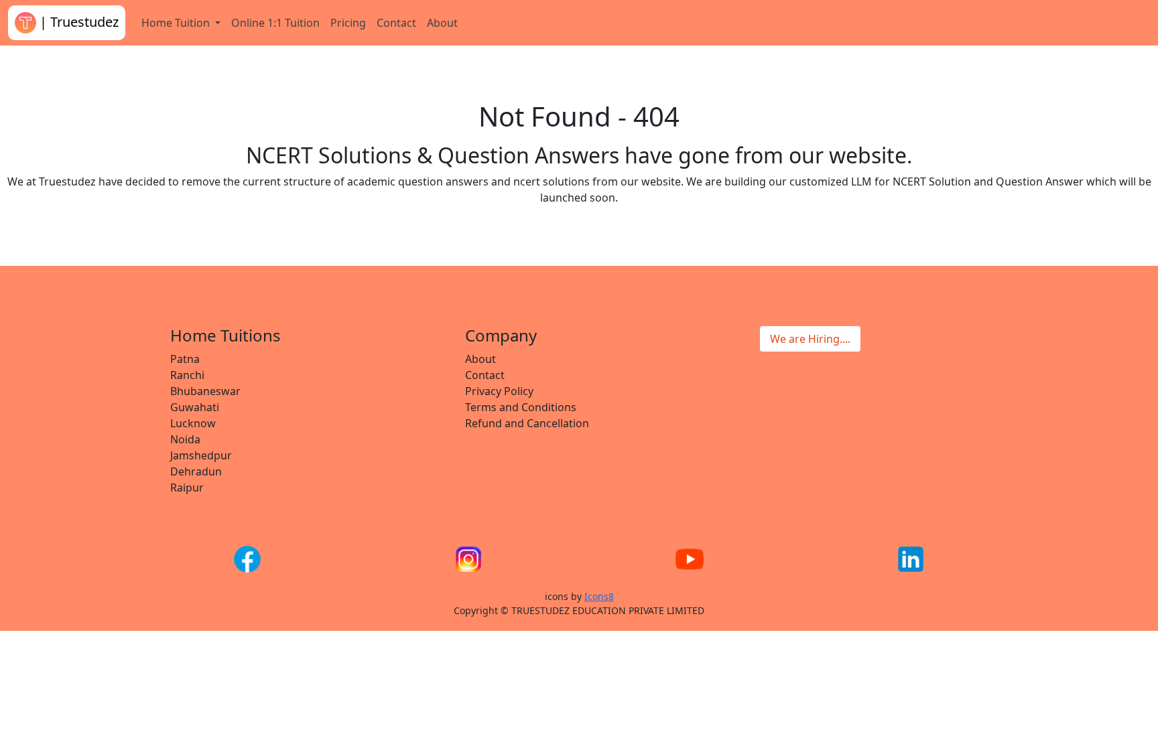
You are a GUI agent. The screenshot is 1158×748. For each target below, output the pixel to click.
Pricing (348, 22)
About (442, 22)
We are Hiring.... (810, 338)
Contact (396, 22)
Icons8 (599, 596)
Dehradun (196, 471)
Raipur (187, 487)
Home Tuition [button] (176, 22)
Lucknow (193, 423)
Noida (185, 439)
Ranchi (187, 375)
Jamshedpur (201, 455)
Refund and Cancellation (527, 423)
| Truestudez (77, 22)
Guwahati (194, 407)
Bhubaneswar (205, 391)
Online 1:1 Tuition (275, 22)
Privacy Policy (499, 391)
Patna (185, 359)
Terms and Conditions (520, 407)
